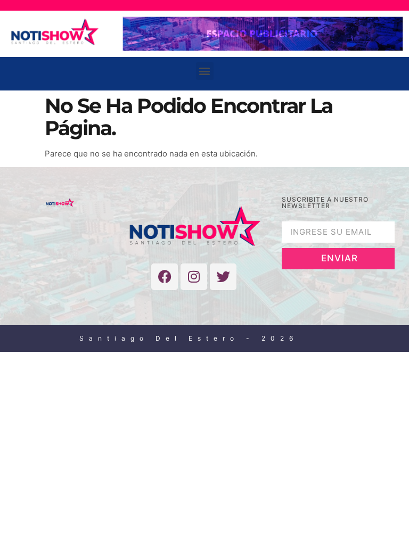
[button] (205, 71)
